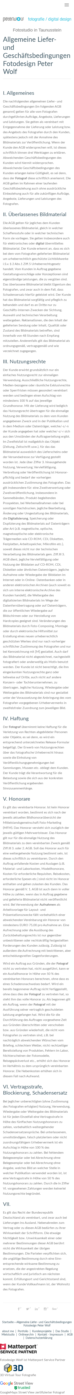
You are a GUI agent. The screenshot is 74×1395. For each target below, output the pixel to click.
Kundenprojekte (42, 1331)
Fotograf (21, 178)
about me (8, 1331)
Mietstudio (8, 1334)
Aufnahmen (47, 904)
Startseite (8, 1322)
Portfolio (23, 1331)
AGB (70, 1334)
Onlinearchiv (26, 1334)
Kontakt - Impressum (50, 1334)
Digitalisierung (18, 518)
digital (40, 243)
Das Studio (62, 1331)
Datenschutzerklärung (39, 1338)
